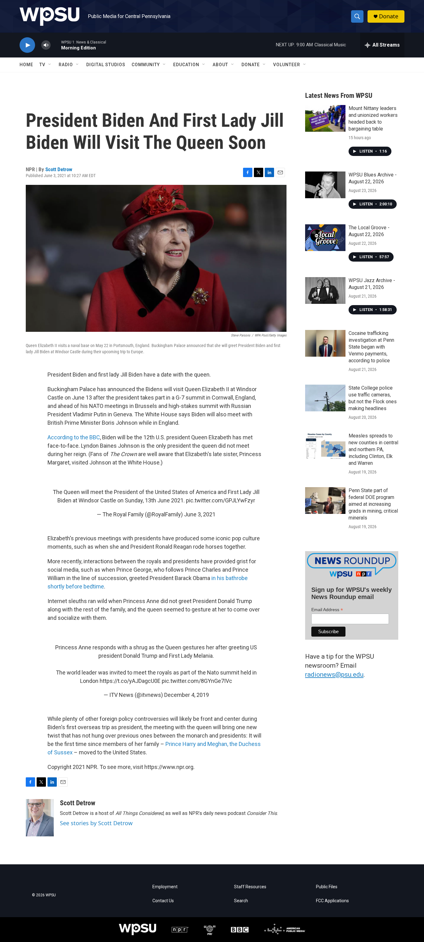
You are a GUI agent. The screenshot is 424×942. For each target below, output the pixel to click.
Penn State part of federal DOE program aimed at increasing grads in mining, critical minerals (373, 504)
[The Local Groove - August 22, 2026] (325, 237)
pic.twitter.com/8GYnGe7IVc (197, 681)
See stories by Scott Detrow (96, 823)
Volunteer (286, 64)
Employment (165, 887)
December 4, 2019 (186, 695)
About (220, 64)
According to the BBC (73, 437)
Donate (388, 16)
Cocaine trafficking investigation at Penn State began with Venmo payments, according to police (371, 347)
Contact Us (163, 901)
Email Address (327, 610)
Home (26, 64)
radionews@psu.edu (334, 674)
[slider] (56, 45)
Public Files (326, 887)
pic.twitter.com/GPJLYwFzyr (220, 500)
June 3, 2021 (199, 514)
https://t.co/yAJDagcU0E (130, 681)
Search (241, 901)
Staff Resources (250, 887)
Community (146, 64)
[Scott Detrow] (40, 817)
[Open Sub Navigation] (49, 64)
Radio (66, 64)
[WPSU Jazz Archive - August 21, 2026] (325, 290)
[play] (27, 45)
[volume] (46, 45)
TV (42, 64)
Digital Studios (105, 64)
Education (186, 64)
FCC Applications (332, 901)
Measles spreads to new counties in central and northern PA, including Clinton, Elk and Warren (373, 449)
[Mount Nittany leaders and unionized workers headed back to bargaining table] (325, 118)
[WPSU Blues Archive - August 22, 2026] (325, 184)
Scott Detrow (58, 169)
